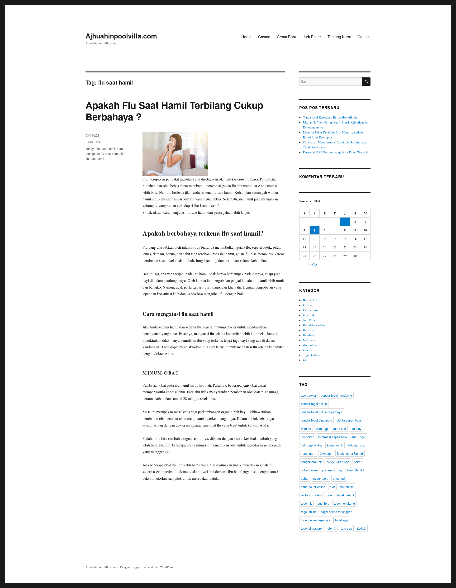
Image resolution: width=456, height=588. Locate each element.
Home (246, 36)
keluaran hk (335, 445)
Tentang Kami (339, 36)
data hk (306, 428)
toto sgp (346, 528)
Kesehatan (309, 335)
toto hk (331, 528)
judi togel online (311, 445)
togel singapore (311, 528)
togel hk (306, 503)
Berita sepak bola (349, 420)
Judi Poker (312, 36)
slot (332, 486)
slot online (310, 345)
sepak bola (320, 478)
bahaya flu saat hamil (100, 148)
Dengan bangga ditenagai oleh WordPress (146, 567)
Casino (264, 36)
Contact (363, 36)
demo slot (339, 428)
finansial (308, 315)
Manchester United (350, 453)
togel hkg (323, 503)
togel (306, 350)
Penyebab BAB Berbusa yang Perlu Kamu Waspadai (336, 152)
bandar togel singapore (316, 420)
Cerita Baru (286, 36)
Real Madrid (355, 470)
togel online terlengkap (336, 511)
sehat (305, 478)
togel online (309, 511)
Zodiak (361, 528)
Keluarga (309, 330)
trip (305, 360)
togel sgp (341, 520)
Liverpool (326, 453)
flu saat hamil (95, 158)
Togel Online (311, 355)
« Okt (313, 264)
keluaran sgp (356, 445)
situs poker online (313, 486)
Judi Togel (359, 437)
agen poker (308, 395)
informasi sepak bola (332, 437)
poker (357, 462)
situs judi (339, 478)
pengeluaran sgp (338, 462)
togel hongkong (344, 503)
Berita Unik (93, 142)
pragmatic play (332, 470)
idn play (356, 428)
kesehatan (308, 453)
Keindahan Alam (314, 325)
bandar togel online (314, 403)
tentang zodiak (311, 495)
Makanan (309, 340)
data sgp (322, 428)
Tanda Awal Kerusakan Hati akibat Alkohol (331, 117)
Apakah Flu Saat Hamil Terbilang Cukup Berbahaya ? (174, 110)
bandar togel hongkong (336, 395)
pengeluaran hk (311, 462)
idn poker (307, 437)
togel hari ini (345, 495)
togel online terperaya (315, 520)
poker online (309, 470)
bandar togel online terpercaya (321, 412)
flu (122, 153)
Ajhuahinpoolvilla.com (121, 36)
